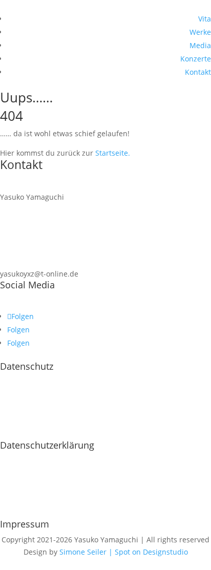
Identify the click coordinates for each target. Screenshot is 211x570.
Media (200, 45)
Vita (204, 19)
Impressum (24, 524)
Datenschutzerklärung (47, 445)
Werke (200, 32)
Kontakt (198, 72)
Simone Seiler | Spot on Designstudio (123, 552)
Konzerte (195, 59)
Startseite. (112, 153)
